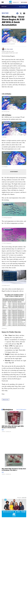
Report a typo (6, 399)
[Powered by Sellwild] (24, 497)
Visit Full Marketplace (21, 409)
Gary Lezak (10, 49)
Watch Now (23, 2)
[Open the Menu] (2, 2)
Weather (5, 13)
